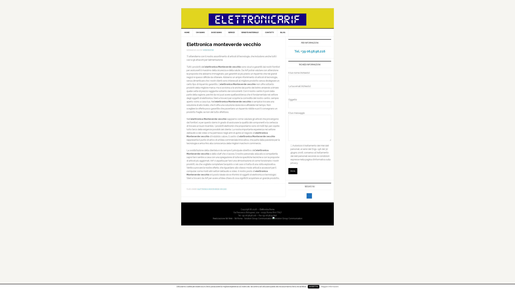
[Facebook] (309, 196)
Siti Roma (238, 218)
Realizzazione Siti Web (223, 218)
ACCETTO (313, 287)
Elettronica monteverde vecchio (212, 189)
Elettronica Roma (267, 209)
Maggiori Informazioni (330, 286)
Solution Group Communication (258, 218)
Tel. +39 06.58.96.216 (309, 51)
